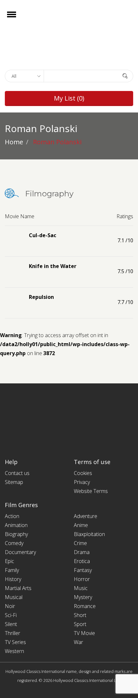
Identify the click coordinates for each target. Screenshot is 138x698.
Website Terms (91, 491)
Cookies (83, 473)
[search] (125, 75)
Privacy (82, 482)
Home (14, 142)
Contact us (17, 473)
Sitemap (14, 482)
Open (17, 18)
